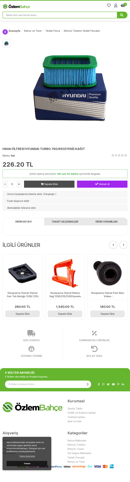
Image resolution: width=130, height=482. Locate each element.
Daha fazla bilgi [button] (27, 456)
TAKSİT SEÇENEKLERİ (65, 221)
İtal (13, 155)
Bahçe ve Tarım (33, 30)
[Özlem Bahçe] (27, 5)
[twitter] (108, 384)
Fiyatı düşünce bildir (18, 200)
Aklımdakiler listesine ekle (21, 207)
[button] (123, 244)
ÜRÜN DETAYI (23, 221)
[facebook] (99, 384)
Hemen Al (104, 184)
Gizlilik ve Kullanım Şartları (82, 412)
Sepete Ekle (51, 184)
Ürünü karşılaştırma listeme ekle (24, 194)
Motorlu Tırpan (76, 448)
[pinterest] (118, 384)
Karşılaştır (49, 194)
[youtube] (113, 384)
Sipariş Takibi (75, 408)
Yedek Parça (53, 30)
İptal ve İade (75, 421)
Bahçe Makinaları (77, 440)
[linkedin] (123, 384)
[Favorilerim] (109, 5)
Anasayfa (14, 30)
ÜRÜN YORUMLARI (106, 221)
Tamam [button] (27, 463)
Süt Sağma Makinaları (79, 453)
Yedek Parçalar (76, 457)
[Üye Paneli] (115, 5)
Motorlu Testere (76, 444)
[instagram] (103, 384)
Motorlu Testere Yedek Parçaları (82, 30)
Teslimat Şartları (76, 417)
